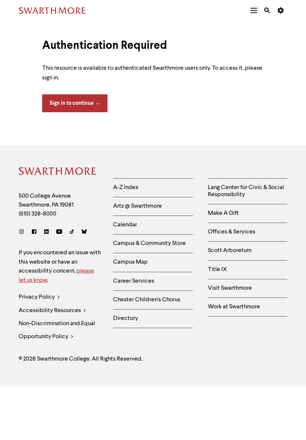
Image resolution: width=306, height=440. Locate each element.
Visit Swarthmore (230, 288)
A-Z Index (125, 188)
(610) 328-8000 (37, 214)
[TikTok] (71, 232)
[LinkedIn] (46, 232)
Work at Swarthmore (234, 307)
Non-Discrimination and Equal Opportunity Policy (57, 330)
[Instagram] (23, 232)
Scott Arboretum (230, 251)
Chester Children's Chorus (146, 300)
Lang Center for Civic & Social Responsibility (246, 191)
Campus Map (130, 262)
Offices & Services (231, 232)
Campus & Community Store (149, 243)
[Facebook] (34, 232)
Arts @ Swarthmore (137, 206)
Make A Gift (223, 213)
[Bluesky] (84, 232)
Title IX (217, 270)
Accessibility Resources (50, 311)
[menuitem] (253, 10)
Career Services (133, 281)
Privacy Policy (37, 297)
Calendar (125, 225)
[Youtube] (59, 232)
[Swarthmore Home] (58, 172)
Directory (125, 318)
